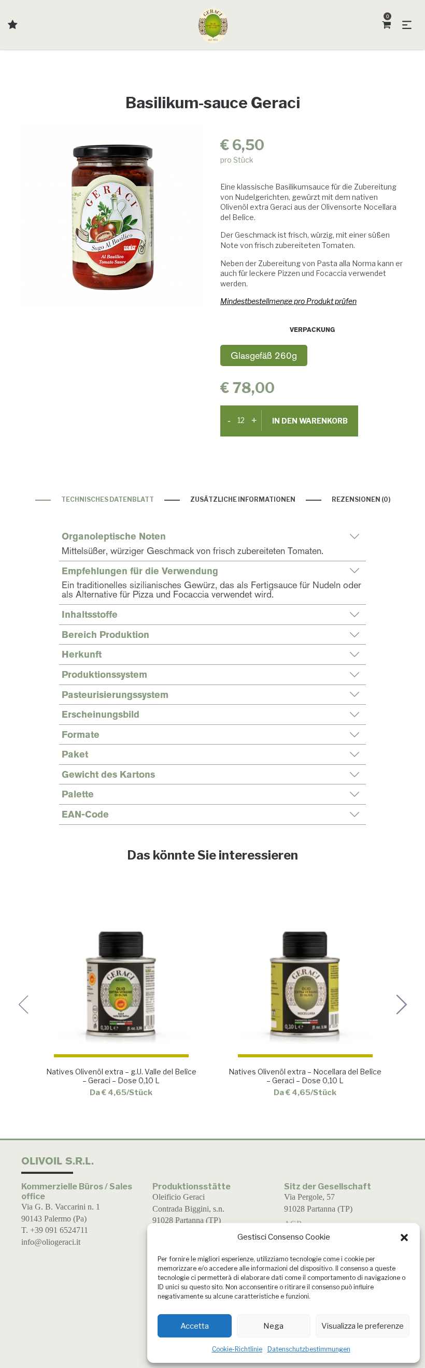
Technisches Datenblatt (107, 499)
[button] (404, 1237)
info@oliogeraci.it (50, 1242)
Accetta (194, 1326)
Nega (273, 1326)
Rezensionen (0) (361, 499)
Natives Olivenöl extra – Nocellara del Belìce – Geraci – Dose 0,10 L (305, 1076)
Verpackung (312, 329)
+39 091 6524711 (59, 1230)
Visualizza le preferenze (362, 1326)
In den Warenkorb (310, 420)
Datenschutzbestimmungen (308, 1349)
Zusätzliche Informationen (242, 499)
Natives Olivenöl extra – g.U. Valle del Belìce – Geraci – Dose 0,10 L (121, 1076)
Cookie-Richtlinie (237, 1349)
